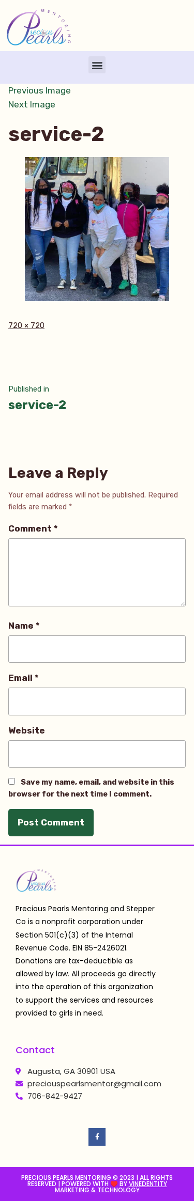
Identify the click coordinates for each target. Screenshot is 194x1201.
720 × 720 (26, 325)
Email (23, 678)
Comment (33, 528)
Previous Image (39, 90)
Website (26, 730)
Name (24, 625)
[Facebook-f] (97, 1137)
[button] (97, 64)
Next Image (31, 104)
